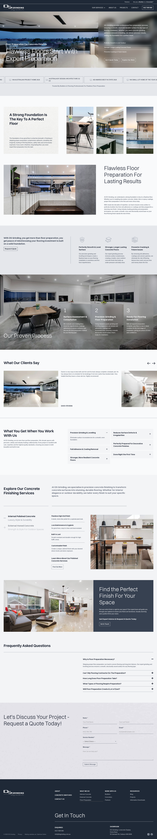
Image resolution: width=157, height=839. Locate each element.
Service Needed (89, 737)
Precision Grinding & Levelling (83, 433)
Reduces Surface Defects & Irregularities (125, 434)
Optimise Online (41, 834)
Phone (85, 727)
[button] (148, 363)
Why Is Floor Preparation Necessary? (99, 659)
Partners (127, 2)
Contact (134, 7)
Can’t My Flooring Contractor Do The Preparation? (104, 673)
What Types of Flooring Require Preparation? (102, 684)
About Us (112, 7)
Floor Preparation (85, 800)
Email (121, 727)
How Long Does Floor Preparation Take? (100, 678)
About (57, 791)
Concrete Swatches (63, 795)
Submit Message (90, 764)
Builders (107, 794)
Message (86, 747)
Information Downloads (137, 800)
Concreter (150, 2)
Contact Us (59, 799)
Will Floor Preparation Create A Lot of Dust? (101, 689)
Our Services (97, 7)
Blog (131, 794)
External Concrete (85, 797)
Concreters (108, 797)
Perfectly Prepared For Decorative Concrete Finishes (128, 444)
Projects (124, 7)
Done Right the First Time (124, 454)
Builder (141, 2)
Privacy (20, 834)
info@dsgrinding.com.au (63, 834)
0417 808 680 (59, 831)
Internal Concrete (85, 794)
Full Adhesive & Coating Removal (84, 449)
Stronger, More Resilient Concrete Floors (84, 458)
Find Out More (57, 567)
